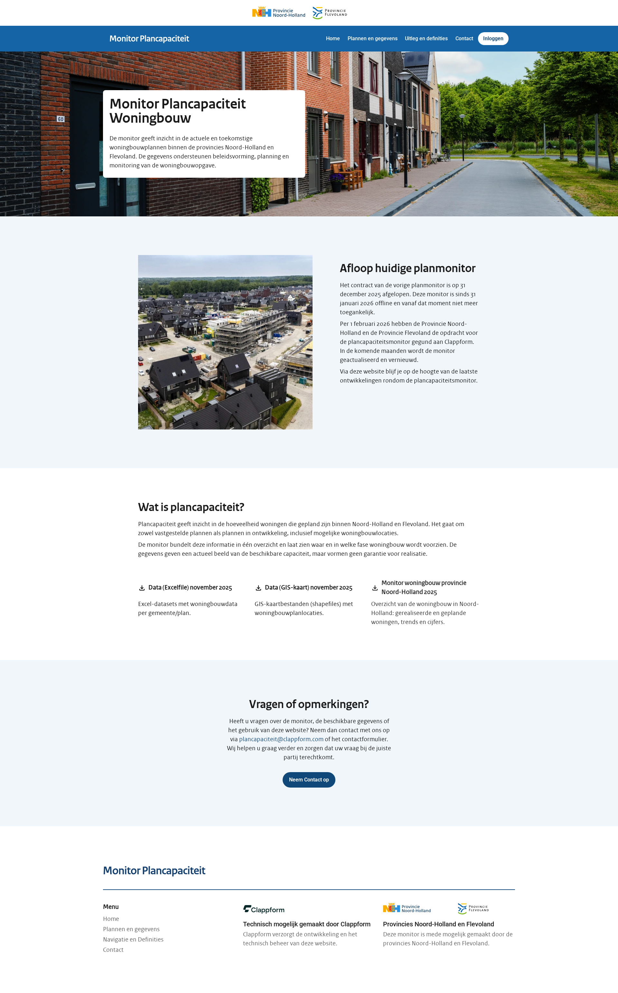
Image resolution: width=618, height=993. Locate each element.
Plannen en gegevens (131, 929)
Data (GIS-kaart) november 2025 (296, 588)
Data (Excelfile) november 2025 (177, 588)
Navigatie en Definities (133, 939)
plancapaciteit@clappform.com (281, 739)
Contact (113, 950)
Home (111, 919)
